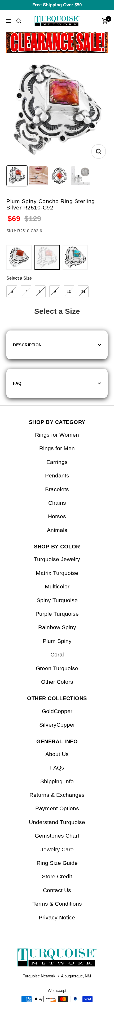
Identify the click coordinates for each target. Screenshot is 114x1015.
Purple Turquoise (57, 614)
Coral (57, 654)
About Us (57, 754)
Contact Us (57, 890)
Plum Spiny (57, 641)
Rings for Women (57, 435)
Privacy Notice (57, 917)
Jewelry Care (57, 849)
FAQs (57, 767)
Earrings (57, 462)
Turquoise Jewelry (57, 559)
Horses (57, 516)
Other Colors (57, 682)
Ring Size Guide (57, 863)
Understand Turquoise (57, 822)
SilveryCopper (57, 725)
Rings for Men (57, 448)
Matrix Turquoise (57, 573)
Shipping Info (57, 781)
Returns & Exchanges (57, 795)
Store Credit (57, 876)
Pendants (57, 475)
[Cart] (105, 21)
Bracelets (57, 489)
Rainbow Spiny (57, 627)
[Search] (18, 21)
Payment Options (57, 808)
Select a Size (19, 278)
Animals (57, 530)
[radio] (19, 257)
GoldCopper (57, 711)
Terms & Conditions (57, 904)
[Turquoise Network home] (57, 953)
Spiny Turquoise (57, 600)
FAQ (17, 383)
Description (27, 345)
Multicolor (57, 586)
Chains (57, 503)
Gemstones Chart (57, 836)
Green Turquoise (57, 668)
